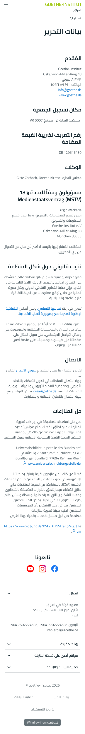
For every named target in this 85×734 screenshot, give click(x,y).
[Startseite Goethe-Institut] (63, 4)
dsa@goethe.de (44, 391)
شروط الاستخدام (42, 709)
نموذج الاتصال (26, 370)
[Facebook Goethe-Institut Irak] (54, 568)
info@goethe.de (70, 89)
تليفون (43, 624)
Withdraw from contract (42, 722)
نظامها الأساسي (49, 308)
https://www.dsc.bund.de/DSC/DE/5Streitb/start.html (43, 529)
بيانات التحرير (61, 697)
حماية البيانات (23, 697)
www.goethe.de (70, 95)
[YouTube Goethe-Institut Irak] (30, 568)
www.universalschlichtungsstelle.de (54, 463)
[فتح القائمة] (6, 4)
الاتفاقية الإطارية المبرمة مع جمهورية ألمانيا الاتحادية (44, 311)
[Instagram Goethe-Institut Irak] (42, 568)
